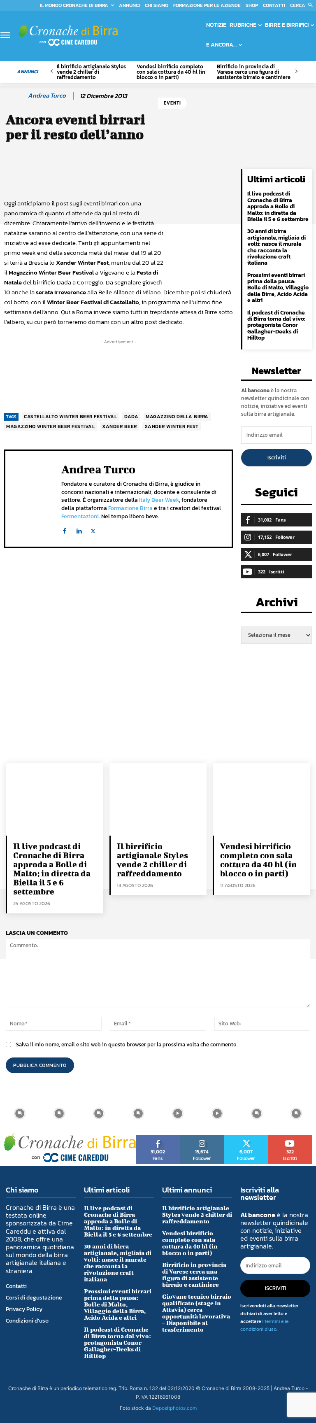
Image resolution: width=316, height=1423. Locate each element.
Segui (202, 1138)
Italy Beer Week (159, 500)
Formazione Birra (130, 508)
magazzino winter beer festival (50, 426)
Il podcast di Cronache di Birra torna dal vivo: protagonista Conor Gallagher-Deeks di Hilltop (276, 325)
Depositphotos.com (174, 1408)
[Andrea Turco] (15, 95)
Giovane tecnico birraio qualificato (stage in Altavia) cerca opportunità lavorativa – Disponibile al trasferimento (196, 1313)
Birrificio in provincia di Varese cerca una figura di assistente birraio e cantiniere (253, 72)
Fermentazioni (80, 516)
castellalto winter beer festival (70, 416)
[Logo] (68, 35)
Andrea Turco (47, 95)
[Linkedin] (79, 529)
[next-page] (296, 71)
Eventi (172, 103)
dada (131, 416)
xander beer (119, 426)
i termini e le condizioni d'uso (264, 1325)
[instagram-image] (20, 1113)
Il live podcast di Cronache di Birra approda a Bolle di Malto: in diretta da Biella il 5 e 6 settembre (278, 206)
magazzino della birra (177, 416)
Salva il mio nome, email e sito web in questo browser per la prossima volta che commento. (126, 1044)
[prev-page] (51, 71)
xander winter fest (171, 426)
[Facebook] (64, 529)
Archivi (277, 604)
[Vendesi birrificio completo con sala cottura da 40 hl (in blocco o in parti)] (261, 799)
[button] (303, 5)
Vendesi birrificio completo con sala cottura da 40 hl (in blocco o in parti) (171, 72)
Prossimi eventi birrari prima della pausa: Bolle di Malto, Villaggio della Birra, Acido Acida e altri (278, 288)
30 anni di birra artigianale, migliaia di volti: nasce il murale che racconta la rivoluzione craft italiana (276, 247)
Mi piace (158, 1138)
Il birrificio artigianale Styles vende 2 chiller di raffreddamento (91, 72)
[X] (93, 529)
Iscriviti (276, 457)
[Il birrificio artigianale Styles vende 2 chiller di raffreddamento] (158, 799)
